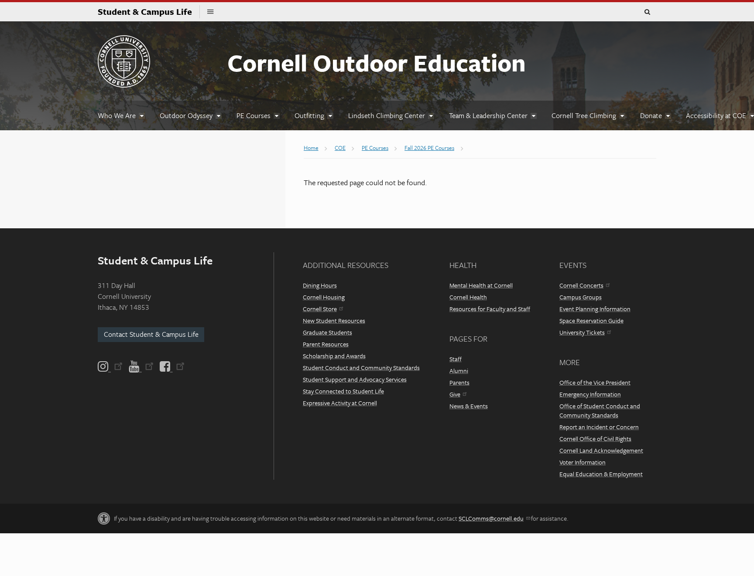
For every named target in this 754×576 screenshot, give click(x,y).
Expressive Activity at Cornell (340, 402)
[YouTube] (141, 366)
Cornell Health (468, 297)
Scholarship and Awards (334, 355)
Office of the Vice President (595, 382)
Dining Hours (320, 285)
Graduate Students (327, 332)
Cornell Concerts (581, 285)
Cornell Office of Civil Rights (595, 438)
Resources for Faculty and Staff (489, 308)
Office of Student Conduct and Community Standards (599, 410)
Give (454, 394)
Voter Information (582, 462)
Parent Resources (326, 344)
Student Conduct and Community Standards (361, 367)
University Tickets (582, 332)
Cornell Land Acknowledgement (601, 450)
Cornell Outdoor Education (376, 62)
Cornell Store (320, 308)
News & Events (468, 405)
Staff (455, 358)
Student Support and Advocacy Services (355, 379)
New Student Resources (334, 320)
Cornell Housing (324, 297)
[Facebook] (171, 366)
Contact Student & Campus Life (151, 334)
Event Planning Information (595, 308)
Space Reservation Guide (591, 320)
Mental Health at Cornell (481, 285)
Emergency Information (590, 394)
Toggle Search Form (647, 12)
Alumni (458, 370)
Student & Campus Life (149, 11)
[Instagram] (111, 366)
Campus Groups (580, 297)
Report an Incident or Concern (599, 426)
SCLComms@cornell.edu (491, 518)
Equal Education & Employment (601, 473)
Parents (459, 382)
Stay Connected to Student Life (343, 391)
